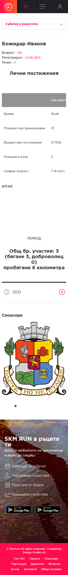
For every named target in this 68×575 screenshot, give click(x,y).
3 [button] (15, 406)
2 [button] (10, 406)
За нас (15, 569)
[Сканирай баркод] (25, 6)
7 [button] (37, 406)
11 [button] (58, 406)
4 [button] (21, 406)
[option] (34, 359)
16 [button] (42, 411)
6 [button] (31, 406)
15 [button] (37, 411)
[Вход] (59, 6)
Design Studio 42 (34, 552)
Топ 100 (19, 558)
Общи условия (51, 569)
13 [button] (26, 411)
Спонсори (51, 558)
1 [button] (5, 406)
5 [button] (26, 406)
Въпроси (54, 563)
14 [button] (31, 411)
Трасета (34, 558)
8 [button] (42, 406)
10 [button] (52, 406)
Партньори (18, 563)
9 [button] (47, 406)
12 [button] (63, 406)
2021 (16, 292)
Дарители (37, 563)
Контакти (30, 569)
